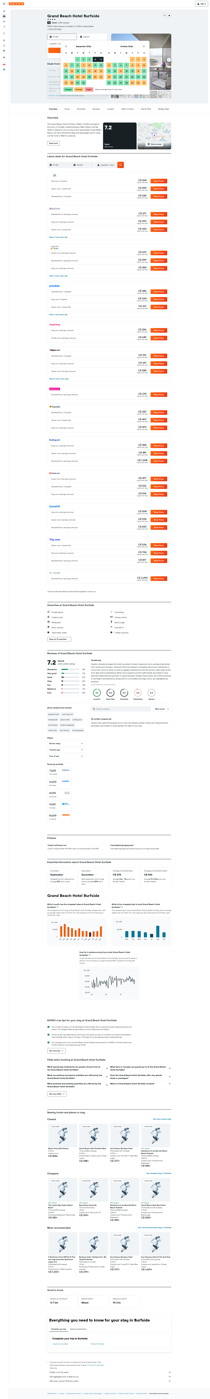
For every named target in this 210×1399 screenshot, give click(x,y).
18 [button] (95, 71)
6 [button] (66, 65)
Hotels (61, 1393)
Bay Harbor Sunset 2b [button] (88, 1205)
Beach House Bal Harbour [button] (58, 1148)
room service (64, 730)
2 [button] (83, 59)
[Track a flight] (4, 45)
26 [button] (101, 77)
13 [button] (66, 71)
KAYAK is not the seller (59, 1372)
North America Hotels (74, 1393)
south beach (52, 725)
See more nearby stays (162, 1119)
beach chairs (65, 720)
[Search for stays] (4, 16)
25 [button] (95, 77)
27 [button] (66, 83)
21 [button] (72, 77)
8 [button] (77, 65)
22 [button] (78, 77)
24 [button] (89, 77)
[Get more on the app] (4, 33)
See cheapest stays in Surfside (159, 1173)
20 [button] (66, 77)
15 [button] (78, 71)
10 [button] (89, 65)
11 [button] (95, 65)
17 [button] (89, 71)
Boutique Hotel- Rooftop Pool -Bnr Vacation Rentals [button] (93, 1258)
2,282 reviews (63, 22)
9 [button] (83, 65)
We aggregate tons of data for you (64, 1376)
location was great (67, 725)
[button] (4, 3)
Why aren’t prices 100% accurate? (64, 1381)
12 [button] (101, 65)
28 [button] (72, 83)
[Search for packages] (4, 26)
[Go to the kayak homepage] (16, 3)
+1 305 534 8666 (54, 29)
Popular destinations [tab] (78, 1329)
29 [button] (78, 83)
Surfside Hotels (141, 1393)
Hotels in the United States (93, 1393)
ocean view (52, 730)
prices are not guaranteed (95, 1365)
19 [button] (101, 71)
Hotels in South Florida (125, 1393)
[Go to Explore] (4, 40)
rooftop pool (77, 720)
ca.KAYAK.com (52, 1393)
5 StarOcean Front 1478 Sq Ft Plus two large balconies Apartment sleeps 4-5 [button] (61, 1259)
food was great (77, 730)
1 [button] (77, 59)
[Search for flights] (4, 11)
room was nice (67, 714)
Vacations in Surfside (60, 1344)
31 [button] (144, 83)
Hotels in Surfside (97, 1344)
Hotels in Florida (110, 1393)
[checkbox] (59, 772)
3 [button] (89, 59)
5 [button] (101, 59)
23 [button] (83, 77)
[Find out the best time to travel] (4, 50)
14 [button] (72, 71)
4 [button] (95, 59)
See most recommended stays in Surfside (154, 1227)
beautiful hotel (53, 714)
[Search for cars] (4, 21)
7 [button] (71, 65)
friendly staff (52, 720)
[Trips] (4, 57)
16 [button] (83, 71)
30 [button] (83, 83)
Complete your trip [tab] (58, 1329)
